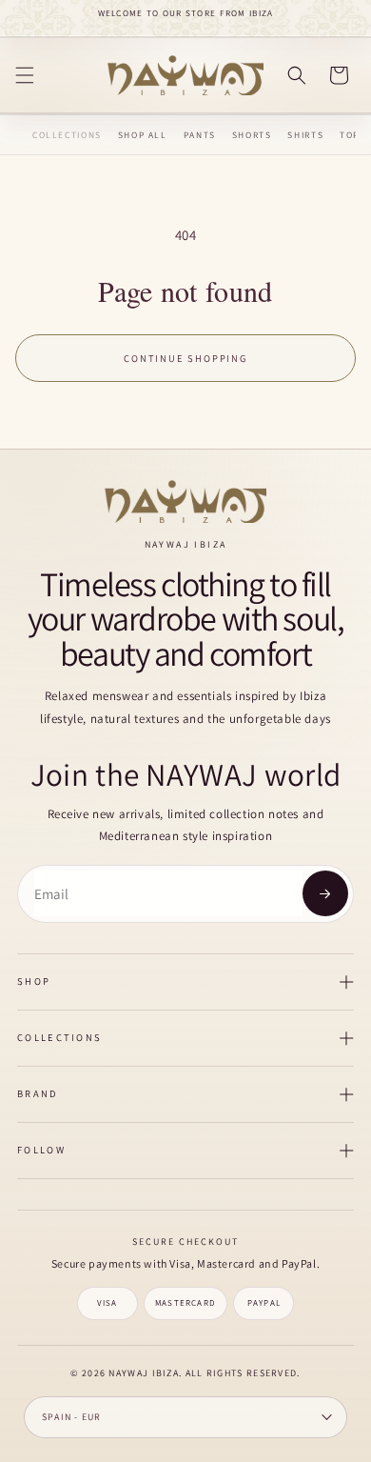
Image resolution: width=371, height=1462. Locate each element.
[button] (25, 75)
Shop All (142, 135)
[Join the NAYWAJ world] (325, 893)
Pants (200, 135)
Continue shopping (185, 358)
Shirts (305, 135)
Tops (352, 135)
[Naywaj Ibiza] (185, 501)
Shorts (252, 135)
